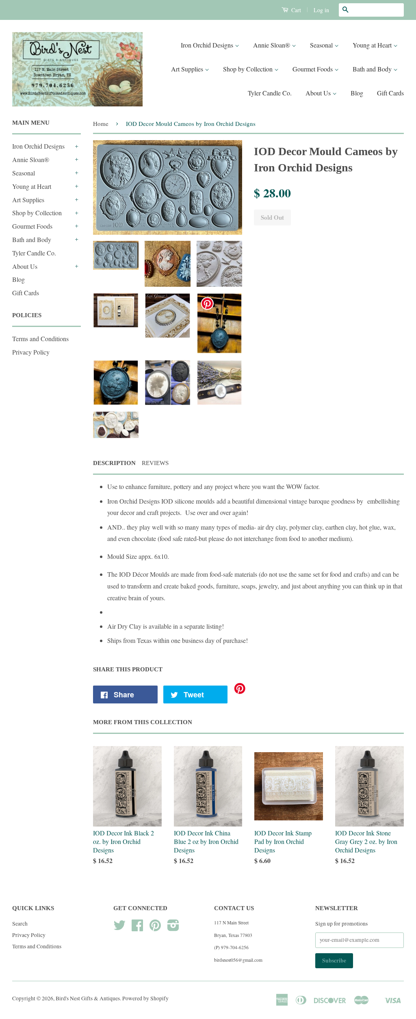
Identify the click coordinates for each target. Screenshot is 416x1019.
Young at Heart (373, 45)
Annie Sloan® (272, 45)
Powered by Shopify (145, 998)
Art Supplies (188, 69)
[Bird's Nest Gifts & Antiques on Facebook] (137, 928)
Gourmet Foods (313, 69)
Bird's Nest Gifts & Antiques (88, 998)
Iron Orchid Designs (208, 45)
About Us (319, 93)
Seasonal (322, 45)
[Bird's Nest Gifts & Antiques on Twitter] (119, 928)
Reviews (155, 463)
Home (100, 123)
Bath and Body (373, 69)
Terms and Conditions (40, 338)
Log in (321, 10)
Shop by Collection (248, 69)
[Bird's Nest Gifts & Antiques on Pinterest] (155, 928)
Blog (357, 93)
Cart (295, 10)
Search (20, 923)
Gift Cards (390, 93)
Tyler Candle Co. (270, 93)
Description (114, 463)
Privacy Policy (31, 352)
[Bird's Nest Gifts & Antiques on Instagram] (173, 928)
